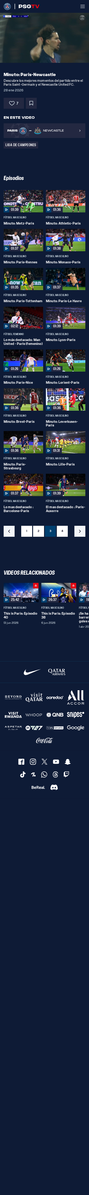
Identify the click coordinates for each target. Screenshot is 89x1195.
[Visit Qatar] (34, 697)
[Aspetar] (13, 728)
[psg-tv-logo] (27, 6)
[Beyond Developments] (13, 697)
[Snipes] (75, 715)
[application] (44, 38)
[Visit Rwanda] (13, 715)
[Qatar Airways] (56, 672)
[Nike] (32, 672)
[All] (75, 697)
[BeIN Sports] (54, 728)
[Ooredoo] (54, 697)
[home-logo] (7, 6)
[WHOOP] (34, 715)
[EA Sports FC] (34, 728)
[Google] (75, 728)
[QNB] (54, 715)
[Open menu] (82, 6)
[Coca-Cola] (44, 740)
